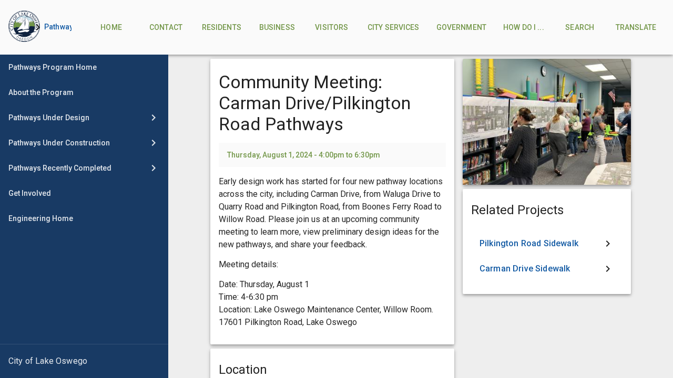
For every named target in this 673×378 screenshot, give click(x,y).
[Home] (15, 27)
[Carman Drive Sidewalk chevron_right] (547, 268)
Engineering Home (40, 218)
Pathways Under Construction (59, 143)
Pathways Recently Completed (59, 168)
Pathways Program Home (52, 67)
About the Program (41, 92)
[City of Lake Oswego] (84, 361)
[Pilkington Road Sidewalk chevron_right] (547, 243)
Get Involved (29, 193)
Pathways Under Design (48, 117)
